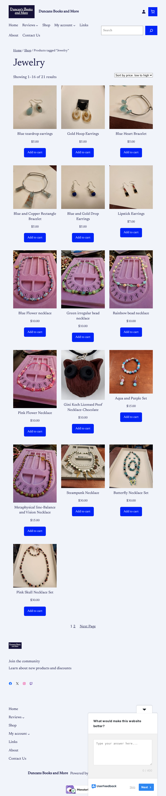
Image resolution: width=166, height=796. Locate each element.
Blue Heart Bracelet (131, 134)
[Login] (143, 11)
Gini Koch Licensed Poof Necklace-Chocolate (83, 407)
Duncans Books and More (59, 11)
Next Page (88, 626)
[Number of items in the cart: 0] (152, 11)
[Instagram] (24, 683)
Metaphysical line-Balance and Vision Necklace (35, 510)
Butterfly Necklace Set (130, 493)
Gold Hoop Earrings (83, 134)
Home (17, 50)
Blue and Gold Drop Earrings (83, 216)
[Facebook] (10, 683)
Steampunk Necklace (83, 493)
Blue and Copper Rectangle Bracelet (35, 216)
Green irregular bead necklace (83, 316)
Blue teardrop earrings (35, 134)
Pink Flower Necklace (35, 413)
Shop (27, 50)
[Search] (151, 30)
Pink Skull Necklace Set (34, 592)
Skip (132, 787)
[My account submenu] (74, 25)
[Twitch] (31, 683)
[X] (17, 683)
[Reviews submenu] (37, 25)
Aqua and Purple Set (131, 398)
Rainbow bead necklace (131, 313)
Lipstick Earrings (131, 214)
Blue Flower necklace (35, 313)
